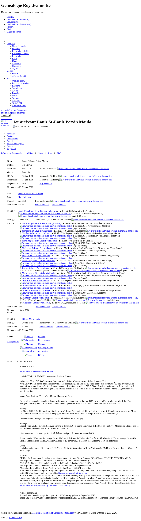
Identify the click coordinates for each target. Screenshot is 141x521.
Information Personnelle (11, 153)
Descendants (12, 138)
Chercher (11, 43)
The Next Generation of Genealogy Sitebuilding (53, 513)
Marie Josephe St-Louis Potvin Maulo (38, 260)
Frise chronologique (15, 143)
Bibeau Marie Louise (31, 319)
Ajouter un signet (17, 113)
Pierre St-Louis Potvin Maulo (30, 193)
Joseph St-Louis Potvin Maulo (35, 268)
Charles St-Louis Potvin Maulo (36, 303)
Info (8, 78)
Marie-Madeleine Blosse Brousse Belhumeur (37, 211)
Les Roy (10, 17)
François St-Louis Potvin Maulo (36, 255)
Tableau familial (59, 204)
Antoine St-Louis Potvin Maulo (36, 290)
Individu (41, 336)
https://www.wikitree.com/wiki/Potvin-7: (37, 371)
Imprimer (5, 113)
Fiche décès (43, 351)
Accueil (4, 110)
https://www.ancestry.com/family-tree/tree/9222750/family (45, 485)
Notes (40, 153)
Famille (10, 146)
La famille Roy (15, 517)
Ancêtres (10, 136)
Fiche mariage (44, 340)
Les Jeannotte (12, 22)
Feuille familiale (42, 204)
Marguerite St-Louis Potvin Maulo (37, 231)
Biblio (9, 29)
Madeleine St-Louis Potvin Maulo (36, 248)
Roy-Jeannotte (46, 183)
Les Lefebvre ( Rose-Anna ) (19, 24)
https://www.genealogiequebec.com (73, 473)
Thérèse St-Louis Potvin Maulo (35, 233)
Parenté (10, 141)
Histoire (10, 27)
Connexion (22, 110)
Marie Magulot (24, 197)
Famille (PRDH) (45, 347)
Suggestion (11, 148)
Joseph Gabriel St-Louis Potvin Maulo (39, 285)
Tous (50, 153)
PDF (59, 153)
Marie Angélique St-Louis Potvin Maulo (39, 241)
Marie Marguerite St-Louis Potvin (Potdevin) (41, 223)
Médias (10, 71)
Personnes (11, 134)
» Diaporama (13, 341)
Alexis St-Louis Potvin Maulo (36, 298)
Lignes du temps (14, 32)
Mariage (41, 344)
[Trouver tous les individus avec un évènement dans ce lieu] (83, 168)
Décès (41, 355)
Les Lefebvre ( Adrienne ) (18, 19)
